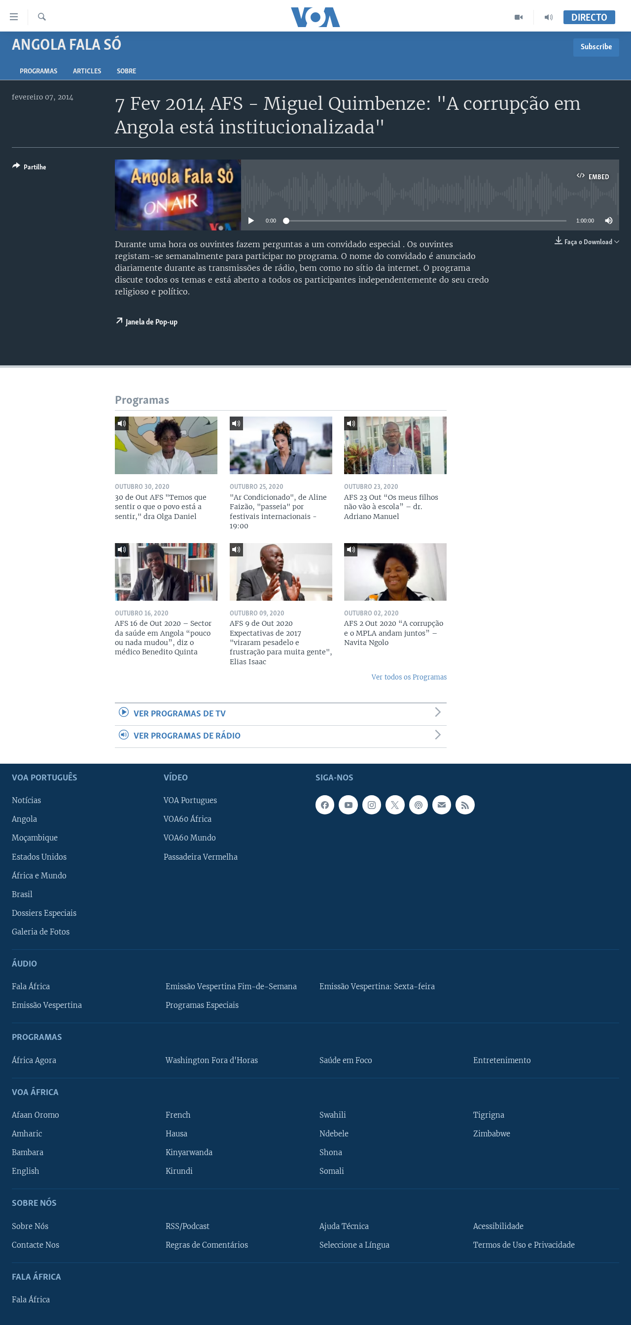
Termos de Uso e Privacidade (524, 1245)
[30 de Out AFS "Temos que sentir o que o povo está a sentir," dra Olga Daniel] (166, 445)
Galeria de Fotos (41, 932)
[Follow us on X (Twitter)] (395, 805)
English (25, 1171)
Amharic (27, 1134)
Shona (330, 1153)
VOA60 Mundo (190, 838)
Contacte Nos (35, 1245)
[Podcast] (418, 805)
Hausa (176, 1134)
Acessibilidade (498, 1226)
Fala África (31, 987)
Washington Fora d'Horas (212, 1060)
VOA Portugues (190, 801)
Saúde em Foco (345, 1060)
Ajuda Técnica (344, 1226)
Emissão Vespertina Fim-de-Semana (231, 987)
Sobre (126, 71)
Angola (24, 819)
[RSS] (465, 805)
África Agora (34, 1060)
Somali (331, 1171)
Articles (87, 71)
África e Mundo (39, 876)
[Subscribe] (441, 805)
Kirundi (179, 1171)
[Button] (29, 169)
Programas (38, 71)
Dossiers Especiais (44, 913)
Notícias (26, 801)
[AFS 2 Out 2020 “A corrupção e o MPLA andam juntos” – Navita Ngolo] (395, 572)
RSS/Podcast (188, 1226)
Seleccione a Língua (354, 1245)
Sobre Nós (30, 1226)
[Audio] (548, 17)
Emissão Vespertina (47, 1006)
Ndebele (334, 1134)
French (178, 1115)
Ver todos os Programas (409, 677)
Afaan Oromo (35, 1115)
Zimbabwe (491, 1134)
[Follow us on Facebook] (325, 805)
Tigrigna (488, 1115)
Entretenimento (502, 1060)
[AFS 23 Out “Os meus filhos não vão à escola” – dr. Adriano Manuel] (395, 445)
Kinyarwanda (189, 1153)
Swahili (332, 1115)
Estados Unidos (39, 857)
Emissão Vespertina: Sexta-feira (377, 987)
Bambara (27, 1153)
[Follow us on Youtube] (348, 805)
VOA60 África (187, 819)
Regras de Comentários (207, 1245)
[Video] (519, 17)
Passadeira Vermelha (201, 857)
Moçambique (35, 838)
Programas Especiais (202, 1006)
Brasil (22, 894)
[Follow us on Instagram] (371, 805)
